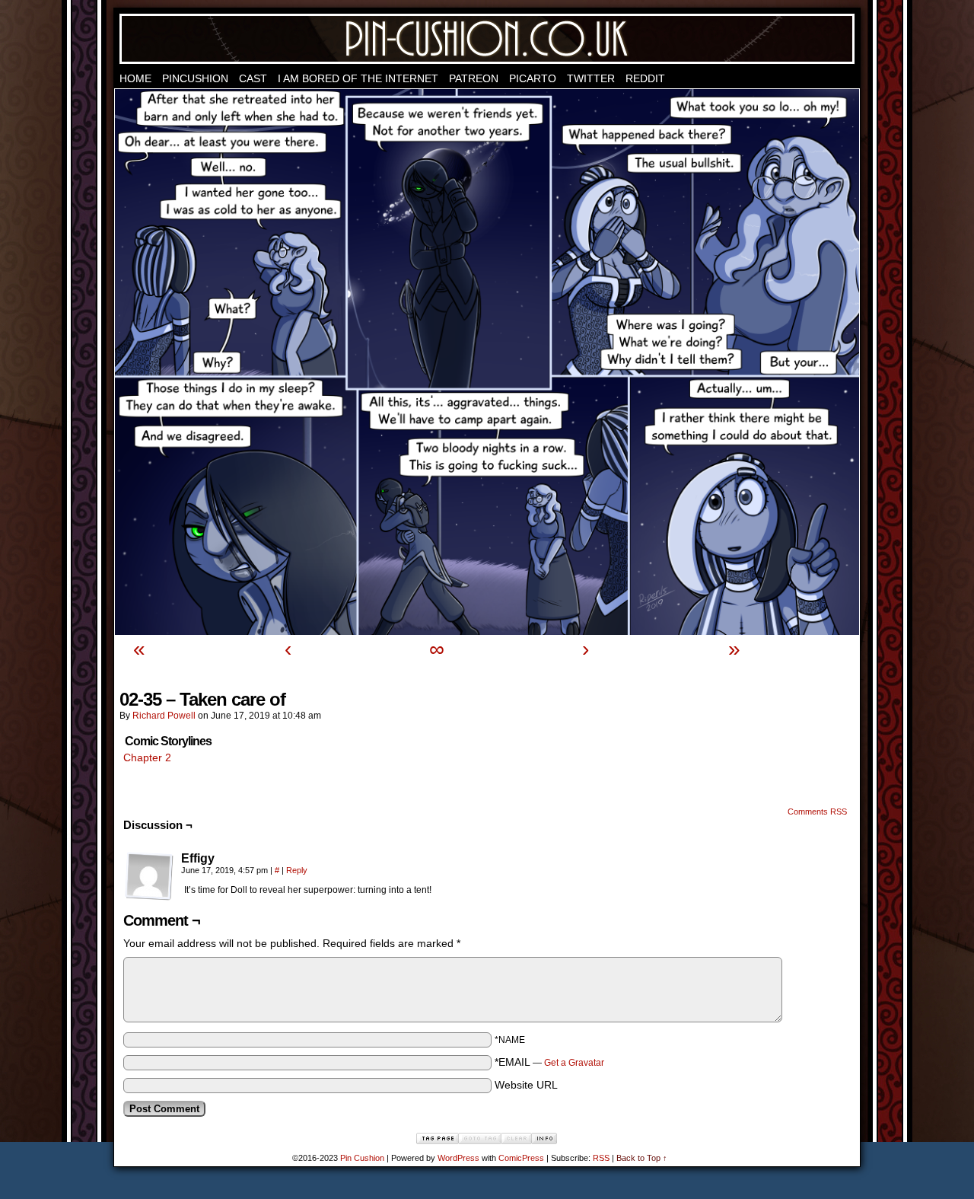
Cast (253, 78)
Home (135, 78)
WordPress (458, 1157)
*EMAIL (549, 1062)
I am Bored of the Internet (358, 78)
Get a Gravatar (574, 1062)
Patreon (473, 78)
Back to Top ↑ (641, 1157)
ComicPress (521, 1157)
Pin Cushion (487, 38)
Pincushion (195, 78)
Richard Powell (164, 715)
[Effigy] (149, 876)
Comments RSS (817, 811)
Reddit (645, 78)
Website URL (526, 1085)
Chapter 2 (147, 757)
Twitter (591, 78)
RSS (601, 1157)
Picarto (532, 78)
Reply (296, 870)
